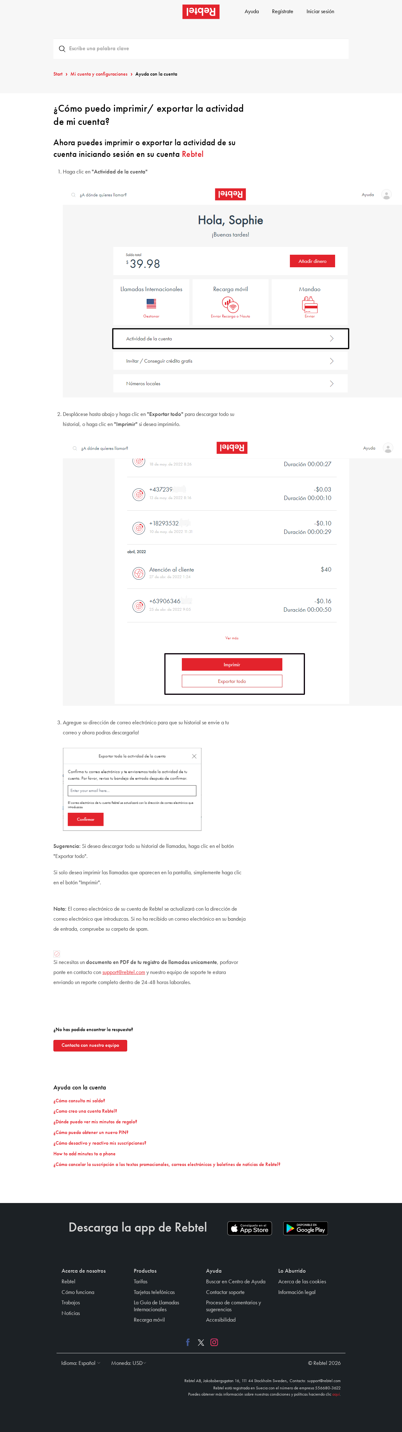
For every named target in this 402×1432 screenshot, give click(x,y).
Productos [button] (145, 1271)
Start (57, 74)
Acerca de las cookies (302, 1282)
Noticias (71, 1313)
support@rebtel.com (123, 972)
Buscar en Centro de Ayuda (235, 1282)
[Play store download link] (305, 1228)
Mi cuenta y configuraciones (99, 74)
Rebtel (193, 154)
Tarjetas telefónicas (154, 1292)
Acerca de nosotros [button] (84, 1271)
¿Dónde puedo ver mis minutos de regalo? (95, 1122)
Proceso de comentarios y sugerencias (233, 1306)
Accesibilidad (221, 1320)
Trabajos (71, 1303)
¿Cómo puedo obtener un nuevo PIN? (90, 1132)
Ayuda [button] (214, 1271)
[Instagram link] (212, 1342)
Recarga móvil (149, 1320)
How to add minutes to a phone (84, 1154)
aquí (336, 1394)
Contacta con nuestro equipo (90, 1045)
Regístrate (282, 11)
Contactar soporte (225, 1292)
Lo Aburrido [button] (292, 1271)
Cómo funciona (78, 1292)
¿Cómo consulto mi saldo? (79, 1101)
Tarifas (140, 1282)
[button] (79, 1363)
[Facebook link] (189, 1342)
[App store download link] (249, 1228)
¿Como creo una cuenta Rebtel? (85, 1111)
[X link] (201, 1342)
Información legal (297, 1292)
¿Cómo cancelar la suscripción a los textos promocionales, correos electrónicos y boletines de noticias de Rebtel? (166, 1164)
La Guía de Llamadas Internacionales (156, 1306)
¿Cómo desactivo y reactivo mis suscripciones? (99, 1143)
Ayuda (252, 11)
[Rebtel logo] (201, 11)
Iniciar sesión (320, 11)
